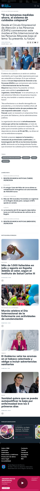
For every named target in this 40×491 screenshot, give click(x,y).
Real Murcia (27, 1)
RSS (22, 459)
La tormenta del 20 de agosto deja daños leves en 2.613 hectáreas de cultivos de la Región (20, 212)
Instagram (24, 454)
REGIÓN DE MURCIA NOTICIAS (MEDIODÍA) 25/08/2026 (20, 222)
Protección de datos (8, 457)
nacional (5, 161)
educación (7, 185)
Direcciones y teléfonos (9, 454)
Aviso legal (5, 459)
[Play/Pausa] (22, 483)
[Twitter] (30, 42)
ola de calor (20, 1)
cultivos (6, 207)
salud (34, 157)
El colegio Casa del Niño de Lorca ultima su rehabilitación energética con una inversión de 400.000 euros (20, 189)
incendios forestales (10, 196)
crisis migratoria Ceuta (12, 1)
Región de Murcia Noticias (11, 176)
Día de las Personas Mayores (9, 11)
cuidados (26, 157)
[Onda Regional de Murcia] (6, 5)
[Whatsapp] (28, 42)
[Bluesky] (35, 42)
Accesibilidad (6, 461)
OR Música (34, 480)
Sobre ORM (5, 448)
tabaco (3, 353)
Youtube (24, 457)
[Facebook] (33, 42)
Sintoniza (4, 450)
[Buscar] (37, 5)
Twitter (23, 450)
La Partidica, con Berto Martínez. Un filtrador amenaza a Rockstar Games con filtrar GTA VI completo (23, 429)
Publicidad (5, 452)
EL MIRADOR (18, 426)
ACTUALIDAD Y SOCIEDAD (22, 435)
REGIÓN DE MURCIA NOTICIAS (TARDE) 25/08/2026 (18, 179)
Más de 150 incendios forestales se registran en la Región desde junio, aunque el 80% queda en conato (21, 201)
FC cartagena (34, 1)
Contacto (24, 448)
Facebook (24, 452)
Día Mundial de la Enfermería (9, 308)
